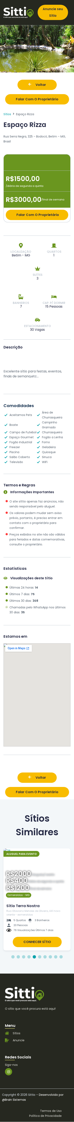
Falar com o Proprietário (37, 99)
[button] (4, 45)
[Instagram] (8, 1071)
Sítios (7, 114)
